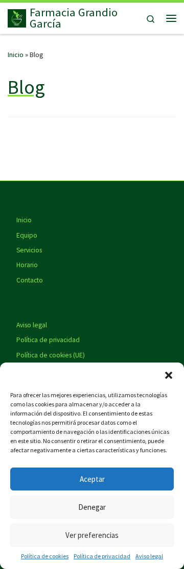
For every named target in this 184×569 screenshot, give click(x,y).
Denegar (92, 507)
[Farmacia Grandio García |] (17, 17)
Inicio (16, 54)
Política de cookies (44, 556)
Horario (27, 265)
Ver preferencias (92, 535)
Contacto (29, 280)
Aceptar (92, 479)
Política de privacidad (102, 556)
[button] (169, 375)
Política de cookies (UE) (50, 355)
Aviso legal (149, 556)
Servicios (29, 250)
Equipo (26, 235)
